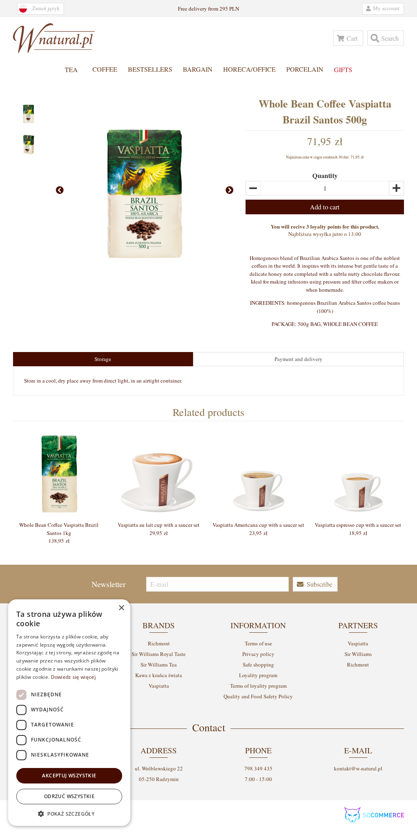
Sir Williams (358, 654)
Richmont (159, 643)
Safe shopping (258, 664)
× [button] (121, 608)
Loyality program (258, 675)
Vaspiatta (159, 685)
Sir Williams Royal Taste (159, 654)
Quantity (325, 175)
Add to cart (325, 206)
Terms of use (258, 643)
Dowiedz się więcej (73, 676)
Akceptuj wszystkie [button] (69, 775)
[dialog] (69, 712)
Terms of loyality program (258, 685)
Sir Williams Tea (158, 664)
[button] (348, 38)
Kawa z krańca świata (158, 675)
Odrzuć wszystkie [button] (69, 796)
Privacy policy (258, 654)
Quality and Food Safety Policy (258, 696)
